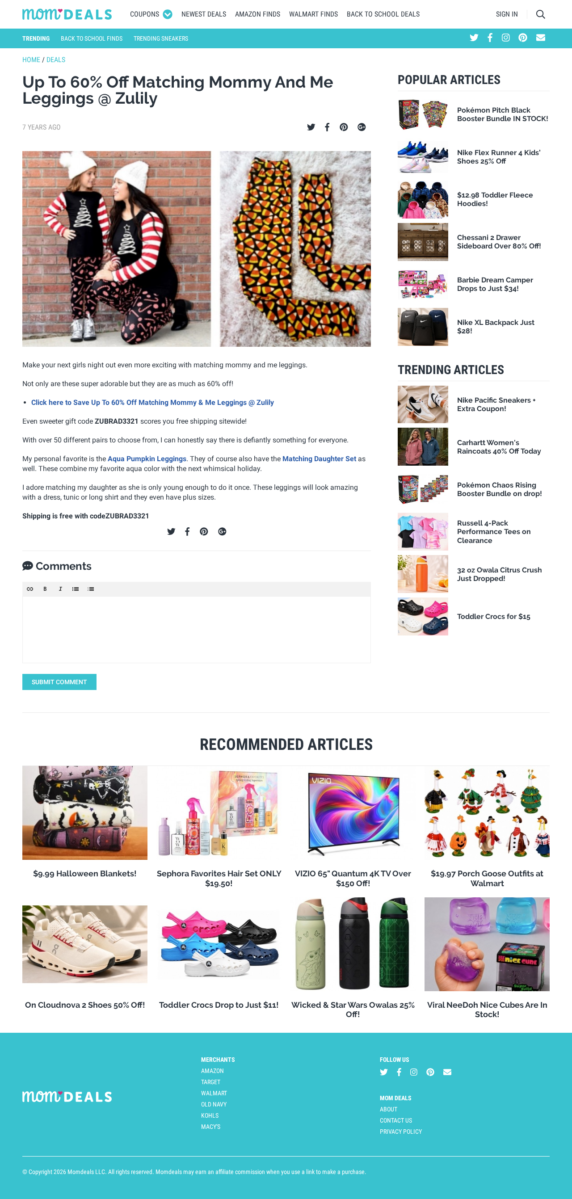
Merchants (218, 1059)
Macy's (210, 1126)
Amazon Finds (257, 14)
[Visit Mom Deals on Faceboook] (490, 38)
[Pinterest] (344, 127)
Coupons (144, 14)
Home (31, 59)
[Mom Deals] (67, 14)
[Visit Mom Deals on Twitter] (474, 38)
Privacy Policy (401, 1131)
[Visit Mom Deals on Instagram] (505, 38)
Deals (55, 59)
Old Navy (214, 1104)
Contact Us (396, 1120)
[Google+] (362, 127)
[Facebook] (327, 127)
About (388, 1109)
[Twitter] (311, 127)
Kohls (210, 1115)
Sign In (507, 14)
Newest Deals (203, 14)
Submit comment (59, 682)
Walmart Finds (313, 14)
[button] (30, 589)
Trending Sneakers (161, 38)
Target (210, 1081)
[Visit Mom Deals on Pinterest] (523, 38)
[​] (196, 629)
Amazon (212, 1070)
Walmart (214, 1093)
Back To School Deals (383, 14)
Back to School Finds (91, 38)
